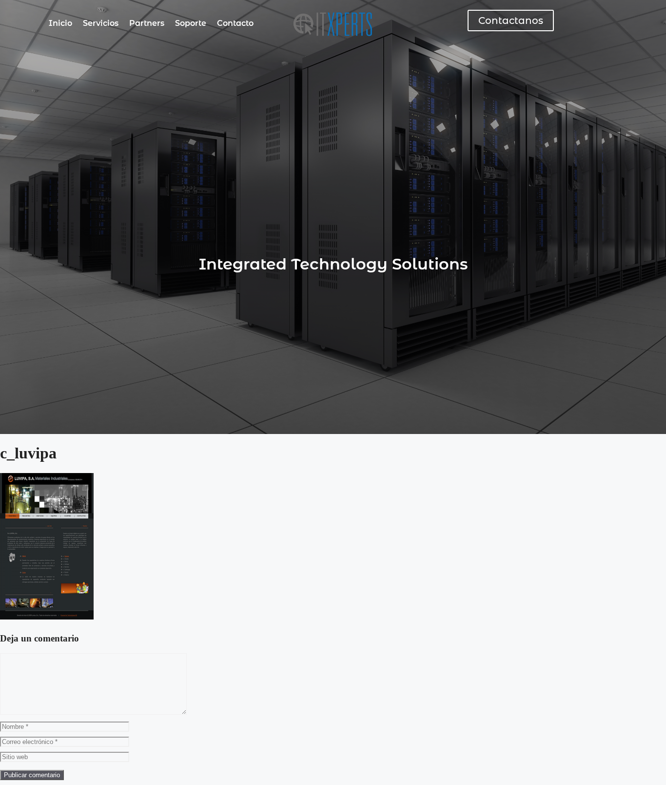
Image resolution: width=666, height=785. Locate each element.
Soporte (190, 23)
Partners (146, 23)
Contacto (235, 23)
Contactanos (510, 20)
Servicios (100, 23)
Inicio (60, 23)
